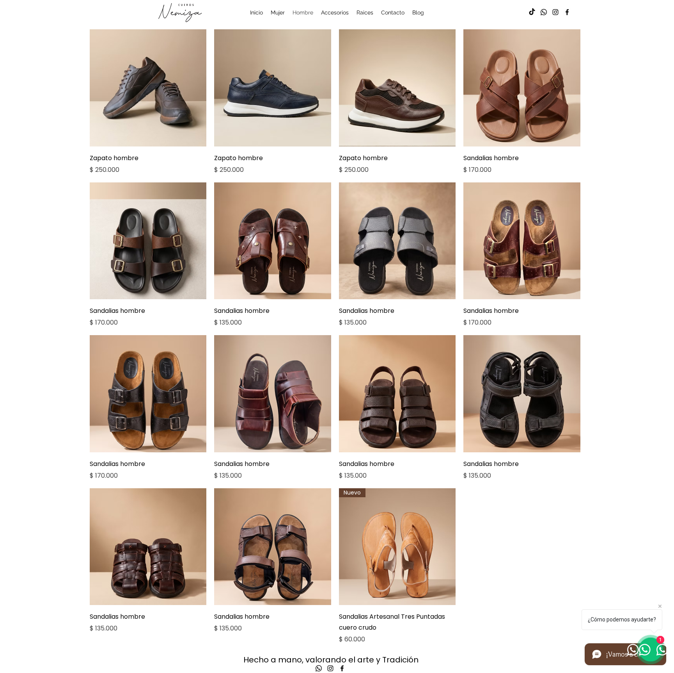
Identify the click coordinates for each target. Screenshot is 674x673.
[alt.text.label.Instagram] (555, 12)
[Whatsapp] (544, 12)
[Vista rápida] (148, 87)
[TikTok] (532, 12)
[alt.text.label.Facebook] (567, 12)
